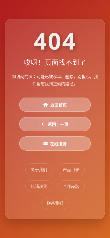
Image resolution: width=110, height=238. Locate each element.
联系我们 (55, 203)
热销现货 (39, 186)
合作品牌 (71, 186)
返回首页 (58, 105)
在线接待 (58, 144)
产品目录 (71, 169)
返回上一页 (58, 124)
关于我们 (39, 169)
